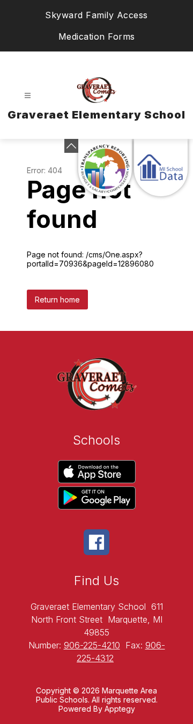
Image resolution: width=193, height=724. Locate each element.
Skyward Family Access (96, 15)
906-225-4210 (92, 645)
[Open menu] (27, 96)
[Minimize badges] (71, 146)
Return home (57, 299)
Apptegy (120, 708)
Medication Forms (96, 36)
